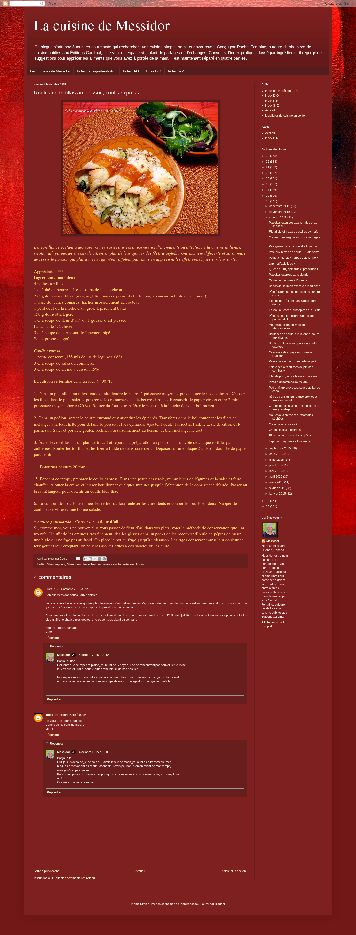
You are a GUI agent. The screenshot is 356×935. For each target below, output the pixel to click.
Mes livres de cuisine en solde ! (285, 115)
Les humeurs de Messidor (50, 71)
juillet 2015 (277, 459)
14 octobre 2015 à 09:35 (70, 715)
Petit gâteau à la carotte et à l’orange (293, 246)
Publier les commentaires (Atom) (73, 878)
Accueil (140, 871)
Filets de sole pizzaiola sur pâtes (290, 435)
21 (268, 167)
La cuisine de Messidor (102, 24)
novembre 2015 (280, 212)
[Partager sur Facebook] (99, 558)
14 (268, 501)
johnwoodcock (189, 904)
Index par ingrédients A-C (96, 71)
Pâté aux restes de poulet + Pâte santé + (295, 252)
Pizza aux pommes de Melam (288, 382)
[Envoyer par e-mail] (85, 558)
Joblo (49, 715)
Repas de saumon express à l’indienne (294, 286)
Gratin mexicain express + (286, 430)
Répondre (52, 637)
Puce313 (52, 589)
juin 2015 (275, 465)
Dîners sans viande (78, 564)
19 (268, 178)
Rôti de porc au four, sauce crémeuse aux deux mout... (293, 398)
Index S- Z (176, 71)
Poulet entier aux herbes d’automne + (293, 257)
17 (268, 190)
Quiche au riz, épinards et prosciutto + (293, 269)
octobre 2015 (278, 217)
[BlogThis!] (90, 558)
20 (268, 173)
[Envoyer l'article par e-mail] (78, 558)
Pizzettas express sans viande (289, 274)
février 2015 (277, 488)
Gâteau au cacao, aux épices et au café (295, 310)
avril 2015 (276, 476)
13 (268, 506)
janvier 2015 (277, 493)
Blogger (220, 904)
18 (268, 184)
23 (268, 156)
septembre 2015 (280, 448)
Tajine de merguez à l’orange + (289, 280)
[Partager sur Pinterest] (104, 558)
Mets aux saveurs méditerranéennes (112, 564)
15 (268, 201)
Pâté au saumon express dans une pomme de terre (292, 317)
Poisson (140, 564)
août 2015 (276, 454)
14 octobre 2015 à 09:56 (93, 655)
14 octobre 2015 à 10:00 (93, 752)
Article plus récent (47, 871)
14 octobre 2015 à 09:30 (75, 589)
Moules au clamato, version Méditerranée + (287, 326)
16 (268, 195)
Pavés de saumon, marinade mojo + (292, 361)
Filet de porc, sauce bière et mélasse (293, 376)
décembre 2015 (280, 206)
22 (268, 161)
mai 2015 (275, 471)
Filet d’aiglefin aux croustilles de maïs (293, 231)
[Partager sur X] (95, 558)
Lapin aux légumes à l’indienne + (291, 441)
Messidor (63, 655)
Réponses (56, 646)
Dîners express (56, 564)
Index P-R (153, 71)
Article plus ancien (234, 871)
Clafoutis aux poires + (283, 424)
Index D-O (131, 71)
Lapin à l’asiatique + (282, 263)
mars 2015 (276, 482)
